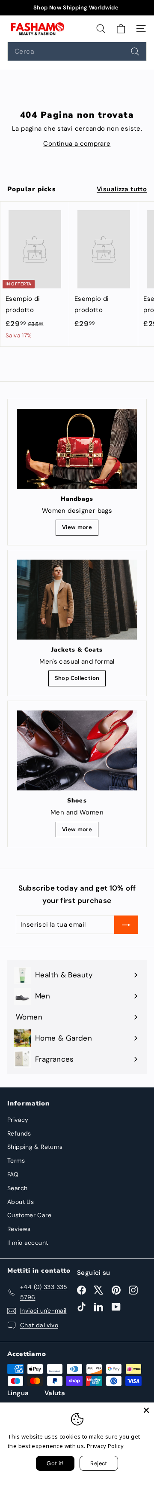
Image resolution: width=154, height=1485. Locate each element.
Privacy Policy (105, 1446)
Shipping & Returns (35, 1147)
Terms (16, 1160)
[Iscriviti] (126, 924)
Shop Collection (77, 678)
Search (17, 1188)
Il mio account (27, 1242)
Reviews (19, 1229)
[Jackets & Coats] (77, 600)
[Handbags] (77, 449)
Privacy (18, 1120)
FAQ (12, 1174)
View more (77, 527)
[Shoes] (77, 750)
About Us (20, 1202)
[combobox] (77, 51)
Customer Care (29, 1215)
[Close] (146, 1410)
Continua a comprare (76, 143)
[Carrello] (121, 28)
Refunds (19, 1133)
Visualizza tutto (122, 189)
